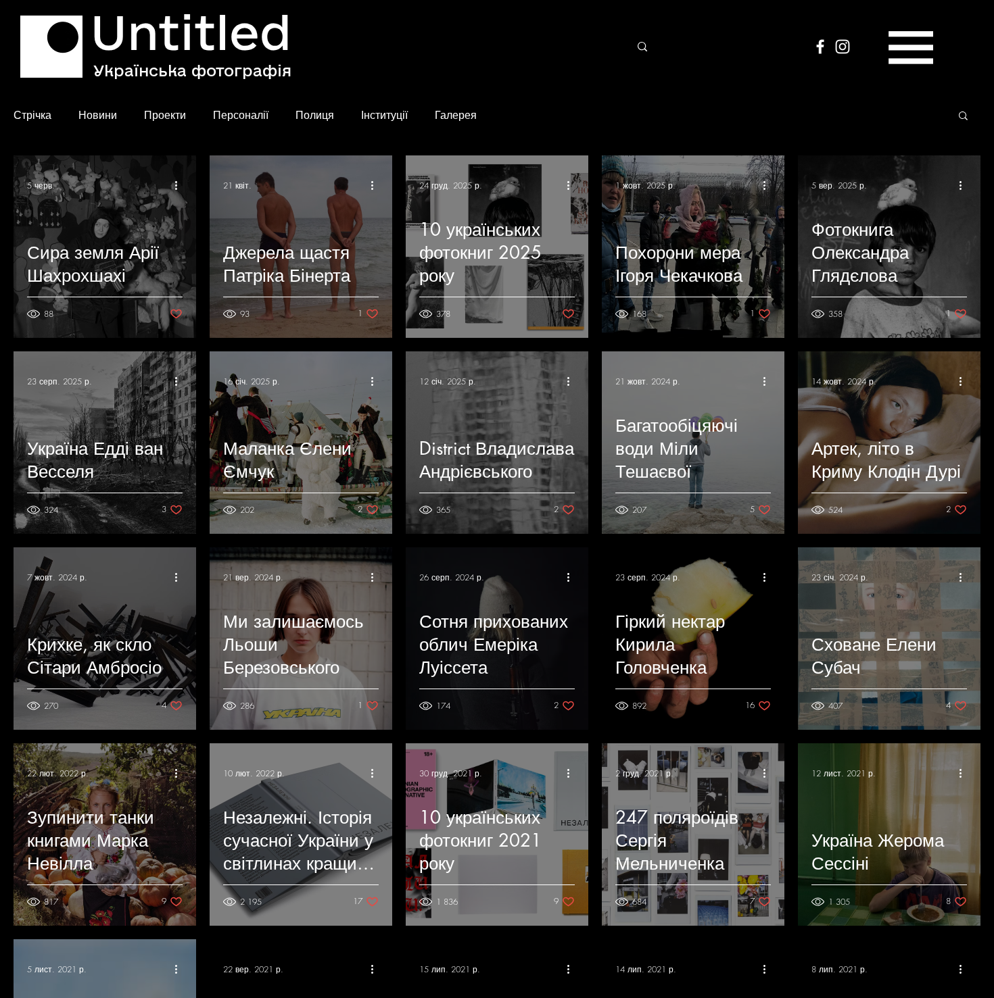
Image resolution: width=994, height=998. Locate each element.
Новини (97, 115)
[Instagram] (842, 46)
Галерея (456, 115)
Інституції (384, 115)
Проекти (165, 115)
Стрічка (32, 115)
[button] (910, 47)
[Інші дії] (180, 185)
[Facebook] (820, 46)
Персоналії (240, 115)
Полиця (314, 115)
